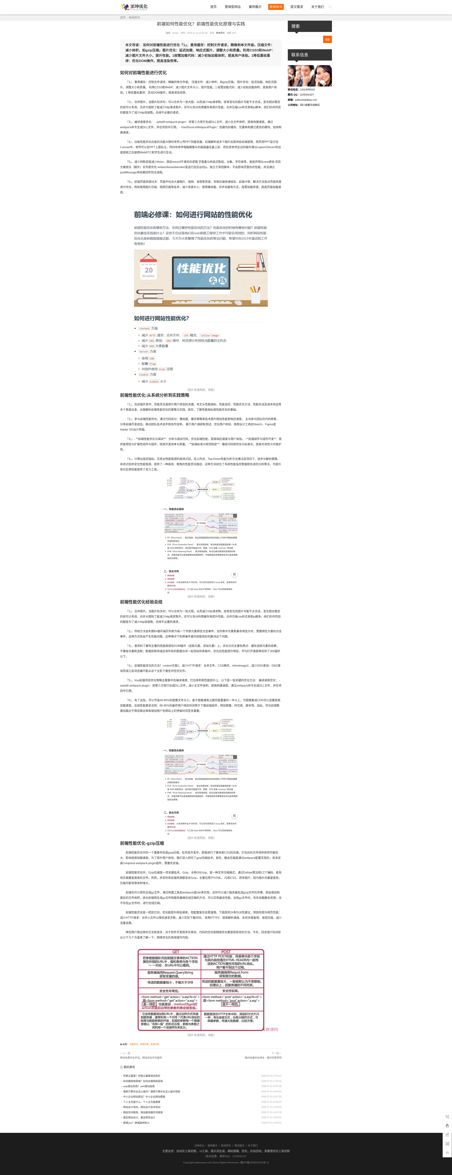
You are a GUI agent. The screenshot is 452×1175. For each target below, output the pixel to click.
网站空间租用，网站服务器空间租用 (143, 1112)
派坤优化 (199, 1145)
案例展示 (255, 7)
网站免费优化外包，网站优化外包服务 (141, 1057)
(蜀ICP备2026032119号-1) (254, 1162)
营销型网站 (233, 7)
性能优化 (134, 1044)
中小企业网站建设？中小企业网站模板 (144, 1096)
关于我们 (317, 7)
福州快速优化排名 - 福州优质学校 (263, 1057)
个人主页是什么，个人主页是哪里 (141, 1102)
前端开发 (155, 1044)
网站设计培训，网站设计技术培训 (141, 1107)
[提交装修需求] (447, 1134)
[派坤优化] (135, 7)
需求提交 (239, 1145)
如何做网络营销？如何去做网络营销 (143, 1081)
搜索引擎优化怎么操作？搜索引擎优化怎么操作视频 (151, 1091)
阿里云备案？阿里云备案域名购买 (141, 1075)
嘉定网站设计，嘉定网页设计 (139, 1117)
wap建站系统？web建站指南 (139, 1086)
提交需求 (296, 7)
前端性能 (144, 1044)
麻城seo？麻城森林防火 (136, 1122)
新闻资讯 (276, 7)
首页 (213, 7)
